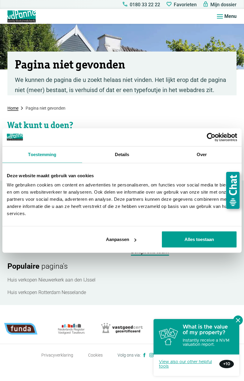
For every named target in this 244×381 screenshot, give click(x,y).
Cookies (95, 355)
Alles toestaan (199, 239)
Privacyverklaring (57, 355)
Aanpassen (117, 239)
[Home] (21, 16)
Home (12, 108)
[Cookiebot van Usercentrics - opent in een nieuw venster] (211, 137)
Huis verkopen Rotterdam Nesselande (46, 292)
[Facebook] (144, 355)
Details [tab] (122, 154)
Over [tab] (202, 154)
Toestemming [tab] (42, 154)
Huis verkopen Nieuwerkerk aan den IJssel (51, 280)
